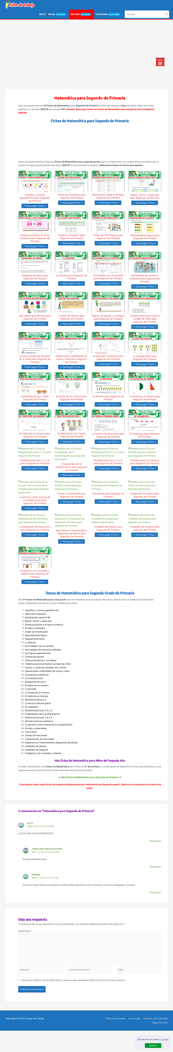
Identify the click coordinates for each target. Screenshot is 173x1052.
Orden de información (36, 631)
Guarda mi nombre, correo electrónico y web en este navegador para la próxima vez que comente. (73, 980)
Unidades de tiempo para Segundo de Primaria (108, 528)
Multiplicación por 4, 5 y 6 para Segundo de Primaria (34, 462)
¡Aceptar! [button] (153, 1045)
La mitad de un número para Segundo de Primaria (144, 398)
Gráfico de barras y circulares (40, 660)
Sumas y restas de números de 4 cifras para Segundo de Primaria (35, 359)
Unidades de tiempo (35, 746)
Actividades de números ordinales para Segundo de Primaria (145, 278)
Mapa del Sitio (160, 1022)
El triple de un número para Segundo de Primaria (35, 435)
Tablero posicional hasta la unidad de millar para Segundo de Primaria (144, 318)
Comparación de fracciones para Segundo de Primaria (35, 528)
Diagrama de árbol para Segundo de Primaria (35, 277)
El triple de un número (36, 696)
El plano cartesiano (35, 628)
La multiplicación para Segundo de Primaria (145, 358)
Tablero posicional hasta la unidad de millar (48, 664)
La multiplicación (34, 678)
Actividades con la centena (39, 646)
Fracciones (31, 732)
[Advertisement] (86, 37)
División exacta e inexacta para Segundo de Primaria (144, 462)
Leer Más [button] (165, 1039)
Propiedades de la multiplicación (42, 714)
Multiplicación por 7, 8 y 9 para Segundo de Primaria (108, 462)
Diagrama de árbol (35, 639)
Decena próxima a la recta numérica (44, 624)
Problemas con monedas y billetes (43, 753)
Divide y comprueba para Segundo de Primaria (71, 495)
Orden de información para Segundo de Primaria (108, 237)
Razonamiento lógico (36, 635)
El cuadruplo (31, 706)
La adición (30, 642)
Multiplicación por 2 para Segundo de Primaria (34, 398)
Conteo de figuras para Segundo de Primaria (71, 317)
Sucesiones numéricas (37, 674)
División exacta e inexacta (39, 721)
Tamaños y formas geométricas (41, 610)
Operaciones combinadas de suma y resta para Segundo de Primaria (71, 359)
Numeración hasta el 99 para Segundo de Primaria (108, 196)
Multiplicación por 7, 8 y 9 (38, 717)
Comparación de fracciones (39, 739)
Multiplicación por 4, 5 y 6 (38, 710)
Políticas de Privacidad (155, 1018)
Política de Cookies (115, 1018)
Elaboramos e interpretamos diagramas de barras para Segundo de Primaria (71, 533)
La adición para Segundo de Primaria (71, 277)
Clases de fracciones (36, 735)
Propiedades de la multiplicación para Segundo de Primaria (71, 467)
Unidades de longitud (36, 749)
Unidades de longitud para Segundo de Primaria (144, 528)
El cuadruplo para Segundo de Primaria (145, 435)
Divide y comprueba (35, 728)
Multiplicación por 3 (35, 699)
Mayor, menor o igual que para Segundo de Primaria (144, 196)
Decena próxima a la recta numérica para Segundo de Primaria (35, 238)
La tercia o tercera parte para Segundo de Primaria (108, 435)
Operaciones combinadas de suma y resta (47, 671)
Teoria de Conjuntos (35, 614)
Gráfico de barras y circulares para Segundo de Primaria (108, 317)
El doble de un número (36, 685)
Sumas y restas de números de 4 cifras (45, 667)
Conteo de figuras (34, 656)
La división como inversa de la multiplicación (48, 724)
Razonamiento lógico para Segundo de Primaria (144, 237)
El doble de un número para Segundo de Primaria (71, 398)
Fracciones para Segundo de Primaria (108, 495)
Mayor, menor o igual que (38, 621)
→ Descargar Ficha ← (35, 205)
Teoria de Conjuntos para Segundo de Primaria (71, 196)
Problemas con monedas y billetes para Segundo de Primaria (34, 573)
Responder (155, 841)
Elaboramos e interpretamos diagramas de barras (51, 742)
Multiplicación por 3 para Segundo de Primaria (71, 435)
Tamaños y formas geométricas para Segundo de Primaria (35, 197)
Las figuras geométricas (38, 653)
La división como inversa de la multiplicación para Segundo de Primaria (34, 500)
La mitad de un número (37, 692)
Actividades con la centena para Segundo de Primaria (108, 277)
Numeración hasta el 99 (37, 617)
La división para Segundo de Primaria (108, 398)
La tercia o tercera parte (38, 703)
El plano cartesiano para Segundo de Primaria (71, 237)
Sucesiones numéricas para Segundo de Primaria (108, 358)
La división (30, 689)
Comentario (25, 931)
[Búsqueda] (167, 14)
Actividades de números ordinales (43, 649)
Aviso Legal (134, 1018)
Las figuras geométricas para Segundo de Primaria (35, 317)
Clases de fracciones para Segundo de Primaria (144, 495)
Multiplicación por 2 (35, 681)
